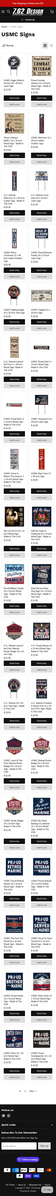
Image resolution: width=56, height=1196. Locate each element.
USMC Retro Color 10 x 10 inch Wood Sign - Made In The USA (41, 998)
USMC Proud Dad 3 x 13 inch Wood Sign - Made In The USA (41, 364)
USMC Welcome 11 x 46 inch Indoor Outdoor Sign (41, 140)
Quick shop (14, 98)
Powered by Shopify (28, 1191)
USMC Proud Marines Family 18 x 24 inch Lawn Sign (41, 255)
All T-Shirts (10, 1185)
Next (32, 1091)
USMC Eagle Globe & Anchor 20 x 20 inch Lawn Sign (14, 83)
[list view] (51, 45)
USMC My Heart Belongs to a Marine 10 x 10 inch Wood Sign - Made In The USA (40, 826)
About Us (22, 1185)
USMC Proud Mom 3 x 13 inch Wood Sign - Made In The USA (14, 422)
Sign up (44, 1145)
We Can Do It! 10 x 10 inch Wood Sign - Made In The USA (14, 534)
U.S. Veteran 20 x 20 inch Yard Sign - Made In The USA (14, 706)
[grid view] (45, 45)
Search (47, 1185)
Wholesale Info (35, 1185)
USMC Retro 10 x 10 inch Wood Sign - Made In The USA (13, 1056)
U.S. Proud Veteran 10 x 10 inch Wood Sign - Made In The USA (41, 648)
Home (4, 26)
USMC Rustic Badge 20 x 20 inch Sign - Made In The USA (13, 823)
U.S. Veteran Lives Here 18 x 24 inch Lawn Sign (40, 198)
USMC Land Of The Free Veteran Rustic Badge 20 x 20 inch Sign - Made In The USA (13, 766)
